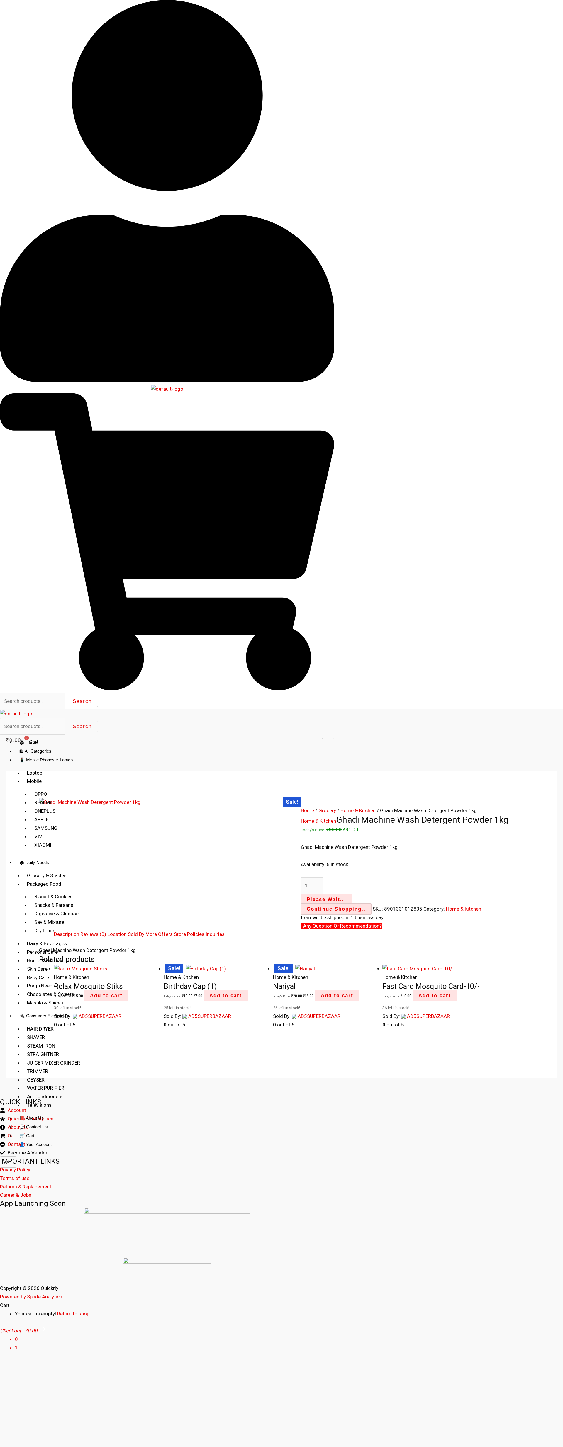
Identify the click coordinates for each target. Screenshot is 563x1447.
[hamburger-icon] (328, 741)
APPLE (41, 819)
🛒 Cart (26, 1135)
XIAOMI (42, 845)
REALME (43, 802)
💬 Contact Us (33, 1126)
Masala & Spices (45, 1003)
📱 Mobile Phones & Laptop (46, 759)
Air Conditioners (45, 1096)
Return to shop (73, 1314)
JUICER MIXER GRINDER (53, 1063)
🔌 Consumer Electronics (44, 1015)
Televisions (39, 1105)
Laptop (34, 773)
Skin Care (37, 969)
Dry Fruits (44, 931)
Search (82, 701)
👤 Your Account (35, 1144)
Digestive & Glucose (56, 914)
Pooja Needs (41, 986)
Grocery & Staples (47, 875)
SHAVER (36, 1037)
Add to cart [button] (337, 995)
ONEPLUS (44, 811)
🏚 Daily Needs (34, 862)
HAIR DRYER (40, 1029)
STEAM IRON (41, 1046)
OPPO (40, 794)
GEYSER (36, 1080)
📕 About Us (31, 1118)
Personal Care (42, 952)
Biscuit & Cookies (53, 897)
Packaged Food (44, 884)
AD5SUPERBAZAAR (428, 1016)
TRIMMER (37, 1071)
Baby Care (38, 977)
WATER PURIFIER (45, 1088)
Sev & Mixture (49, 922)
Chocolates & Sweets (50, 994)
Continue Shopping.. (336, 909)
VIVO (40, 836)
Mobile (34, 781)
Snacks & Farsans (53, 905)
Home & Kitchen (44, 960)
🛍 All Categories (35, 751)
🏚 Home (28, 742)
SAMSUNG (45, 828)
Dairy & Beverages (47, 943)
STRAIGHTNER (43, 1054)
